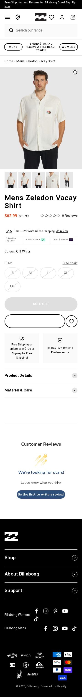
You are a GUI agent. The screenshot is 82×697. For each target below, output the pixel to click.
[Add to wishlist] (71, 321)
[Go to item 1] (11, 180)
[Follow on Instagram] (46, 611)
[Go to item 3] (38, 180)
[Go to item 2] (24, 180)
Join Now (62, 231)
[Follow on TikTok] (36, 619)
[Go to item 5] (66, 180)
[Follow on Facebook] (36, 611)
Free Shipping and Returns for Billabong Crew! (40, 4)
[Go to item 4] (52, 180)
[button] (7, 17)
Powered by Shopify (54, 686)
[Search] (9, 30)
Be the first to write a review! (41, 494)
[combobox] (45, 30)
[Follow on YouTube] (65, 611)
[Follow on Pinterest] (55, 611)
